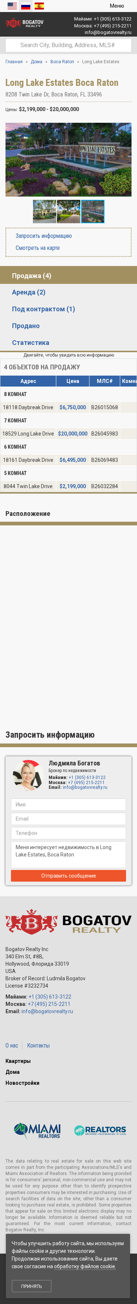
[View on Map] (105, 94)
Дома (12, 1072)
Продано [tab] (26, 326)
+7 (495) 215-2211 (113, 25)
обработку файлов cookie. (85, 1266)
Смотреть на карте (37, 247)
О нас (11, 1045)
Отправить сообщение (68, 876)
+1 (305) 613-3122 (113, 19)
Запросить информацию (43, 235)
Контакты (38, 1045)
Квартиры (18, 1061)
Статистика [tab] (30, 342)
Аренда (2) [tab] (29, 292)
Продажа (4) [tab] (32, 276)
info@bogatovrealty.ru (108, 32)
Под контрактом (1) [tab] (43, 309)
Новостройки (22, 1083)
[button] (125, 127)
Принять (31, 1286)
